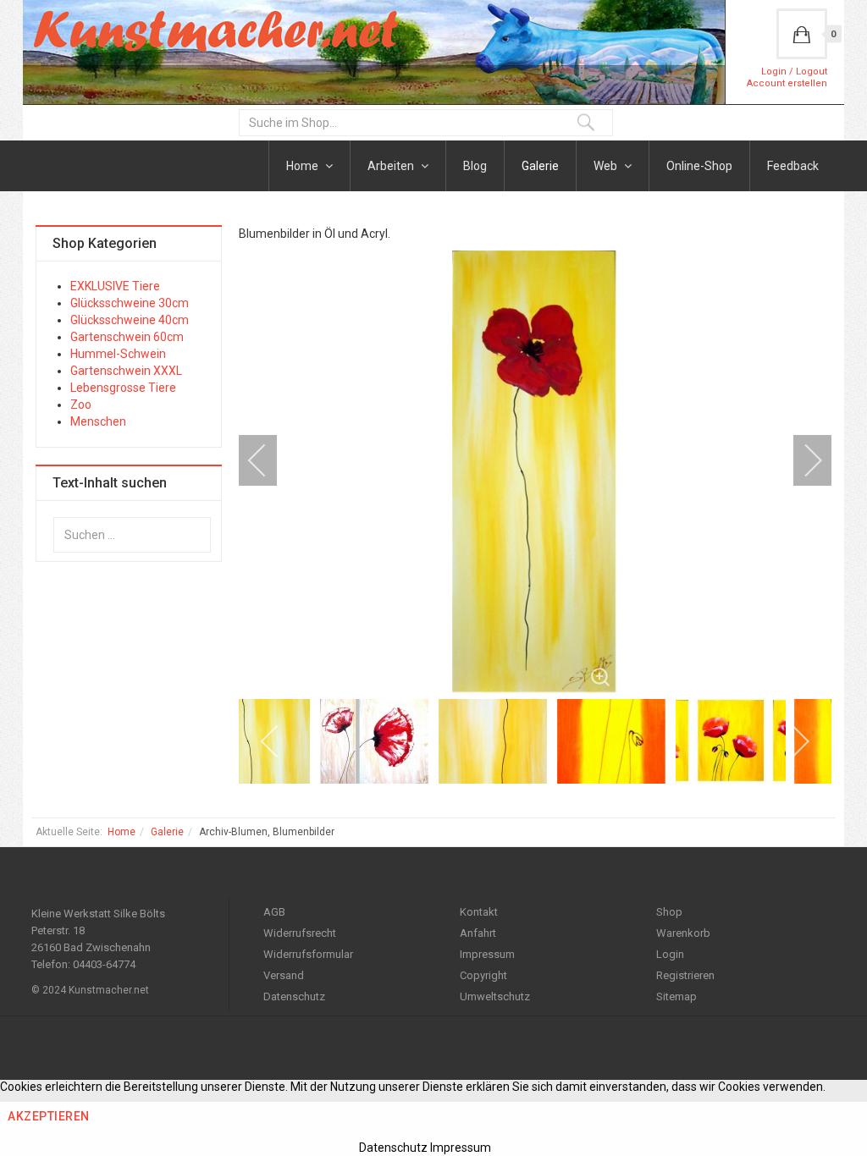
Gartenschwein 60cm (127, 337)
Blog (475, 166)
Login (670, 954)
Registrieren (685, 975)
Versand (283, 975)
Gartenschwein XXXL (126, 370)
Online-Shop (699, 166)
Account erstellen (787, 83)
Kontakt (479, 912)
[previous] (268, 460)
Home (303, 166)
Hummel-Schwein (118, 354)
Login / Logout (794, 71)
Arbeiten (392, 166)
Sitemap (676, 996)
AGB (274, 912)
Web (607, 166)
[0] (801, 33)
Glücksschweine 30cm (129, 303)
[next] (801, 460)
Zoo (80, 404)
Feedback (793, 166)
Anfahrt (478, 933)
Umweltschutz (495, 996)
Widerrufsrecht (299, 933)
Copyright (483, 975)
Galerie (540, 166)
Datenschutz (294, 996)
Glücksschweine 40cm (129, 320)
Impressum (487, 954)
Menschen (98, 421)
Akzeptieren (49, 1116)
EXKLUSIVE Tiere (115, 286)
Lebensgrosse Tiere (123, 387)
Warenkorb (683, 933)
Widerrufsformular (308, 954)
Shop (669, 912)
